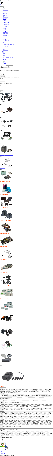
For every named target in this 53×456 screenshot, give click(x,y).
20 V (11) (47, 417)
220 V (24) (32, 406)
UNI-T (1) (24, 391)
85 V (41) (34, 405)
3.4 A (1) (20, 422)
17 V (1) (38, 417)
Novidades (4, 49)
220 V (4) (16, 402)
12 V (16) (7, 402)
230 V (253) (21, 402)
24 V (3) (11, 402)
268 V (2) (27, 409)
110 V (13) (2, 406)
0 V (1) (2, 402)
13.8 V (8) (12, 417)
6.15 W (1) (10, 433)
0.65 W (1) (33, 431)
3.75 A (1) (34, 422)
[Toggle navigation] (4, 8)
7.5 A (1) (44, 423)
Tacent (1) (14, 391)
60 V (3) (40, 408)
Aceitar (3, 76)
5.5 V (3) (23, 416)
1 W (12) (46, 431)
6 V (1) (18, 413)
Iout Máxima (2, 419)
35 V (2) (11, 408)
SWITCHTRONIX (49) (8, 391)
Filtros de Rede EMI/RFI (6, 24)
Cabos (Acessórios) (5, 17)
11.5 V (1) (4, 405)
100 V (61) (49, 405)
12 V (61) (45, 413)
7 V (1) (26, 413)
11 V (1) (47, 416)
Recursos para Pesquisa (6, 36)
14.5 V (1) (21, 417)
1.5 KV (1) (8, 429)
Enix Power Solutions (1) (34, 389)
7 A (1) (40, 423)
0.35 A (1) (21, 420)
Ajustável (2, 425)
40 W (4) (12, 434)
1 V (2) (11, 412)
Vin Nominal (2, 401)
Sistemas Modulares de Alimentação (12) (5, 398)
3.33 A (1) (16, 422)
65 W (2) (29, 434)
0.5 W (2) (23, 431)
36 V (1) (30, 405)
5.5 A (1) (15, 423)
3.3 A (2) (11, 422)
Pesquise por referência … (10, 0)
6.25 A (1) (28, 423)
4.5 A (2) (46, 422)
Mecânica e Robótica (5, 33)
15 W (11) (29, 433)
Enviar (8, 67)
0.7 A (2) (48, 420)
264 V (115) (17, 409)
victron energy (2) (45, 391)
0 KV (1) (3, 429)
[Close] (18, 77)
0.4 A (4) (25, 420)
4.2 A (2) (42, 422)
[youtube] (6, 443)
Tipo (1, 399)
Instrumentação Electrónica (6, 29)
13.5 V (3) (50, 413)
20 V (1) (22, 405)
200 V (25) (27, 406)
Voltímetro (2, 427)
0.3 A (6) (16, 420)
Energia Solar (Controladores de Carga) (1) (43, 395)
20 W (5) (34, 433)
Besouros (4, 14)
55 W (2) (21, 434)
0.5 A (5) (30, 420)
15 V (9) (25, 417)
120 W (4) (43, 434)
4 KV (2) (17, 429)
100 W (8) (38, 434)
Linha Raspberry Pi (5, 46)
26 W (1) (47, 433)
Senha (1, 66)
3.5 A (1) (25, 422)
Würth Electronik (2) (10, 392)
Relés (3, 37)
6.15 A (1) (23, 423)
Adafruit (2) (7, 389)
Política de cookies (2, 453)
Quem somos (4, 55)
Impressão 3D (4, 27)
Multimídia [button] (3, 52)
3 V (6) (41, 412)
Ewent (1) (40, 389)
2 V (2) (28, 412)
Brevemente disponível (5, 50)
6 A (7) (19, 423)
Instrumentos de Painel (5, 30)
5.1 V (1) (15, 413)
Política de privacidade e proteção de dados (8, 57)
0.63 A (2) (39, 420)
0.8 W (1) (42, 431)
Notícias (4, 53)
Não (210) (4, 426)
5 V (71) (10, 413)
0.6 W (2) (28, 431)
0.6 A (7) (34, 420)
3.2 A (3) (2, 422)
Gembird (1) (46, 389)
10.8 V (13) (40, 413)
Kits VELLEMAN (5, 32)
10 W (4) (19, 433)
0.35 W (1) (14, 431)
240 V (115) (7, 409)
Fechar (1, 76)
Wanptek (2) (2, 392)
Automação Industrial (5, 13)
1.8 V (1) (25, 412)
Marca (1, 388)
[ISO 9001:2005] (6, 449)
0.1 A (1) (3, 420)
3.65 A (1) (30, 422)
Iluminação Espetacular (5, 26)
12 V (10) (8, 405)
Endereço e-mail (2, 74)
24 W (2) (38, 433)
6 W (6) (5, 433)
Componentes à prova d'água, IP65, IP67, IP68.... (8, 44)
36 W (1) (8, 434)
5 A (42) (2, 423)
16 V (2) (29, 417)
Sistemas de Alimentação (6, 40)
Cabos (4, 16)
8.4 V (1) (39, 416)
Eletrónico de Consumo (6, 22)
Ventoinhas (4, 42)
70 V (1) (44, 408)
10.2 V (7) (35, 413)
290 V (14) (32, 409)
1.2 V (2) (15, 412)
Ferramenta (4, 23)
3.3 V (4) (45, 412)
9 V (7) (30, 413)
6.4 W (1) (15, 433)
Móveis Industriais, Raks (6, 35)
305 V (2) (41, 409)
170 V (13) (12, 406)
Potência (2, 430)
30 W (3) (51, 433)
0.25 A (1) (12, 420)
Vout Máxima (2, 415)
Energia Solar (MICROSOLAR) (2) (8, 395)
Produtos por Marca (5, 10)
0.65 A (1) (44, 420)
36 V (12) (15, 408)
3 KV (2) (13, 429)
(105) (2, 389)
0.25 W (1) (4, 431)
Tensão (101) (9, 426)
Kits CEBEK (4, 31)
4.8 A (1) (50, 422)
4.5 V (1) (1, 413)
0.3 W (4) (9, 431)
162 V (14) (7, 406)
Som (3, 41)
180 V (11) (22, 406)
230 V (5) (37, 406)
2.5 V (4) (37, 412)
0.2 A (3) (7, 420)
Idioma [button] (2, 60)
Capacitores (4, 19)
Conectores (4, 20)
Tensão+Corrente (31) (18, 426)
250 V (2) (12, 409)
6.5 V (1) (23, 413)
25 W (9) (42, 433)
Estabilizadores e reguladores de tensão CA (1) (12, 396)
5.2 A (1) (11, 423)
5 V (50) (15, 416)
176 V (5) (17, 406)
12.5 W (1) (24, 433)
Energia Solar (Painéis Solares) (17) (25, 395)
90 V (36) (44, 405)
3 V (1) (2, 416)
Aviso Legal (4, 59)
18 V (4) (17, 405)
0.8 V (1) (7, 412)
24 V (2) (26, 405)
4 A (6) (38, 422)
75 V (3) (48, 408)
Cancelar (6, 67)
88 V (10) (39, 405)
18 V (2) (42, 417)
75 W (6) (34, 434)
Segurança (4, 38)
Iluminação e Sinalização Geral (6, 25)
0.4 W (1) (18, 431)
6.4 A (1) (37, 423)
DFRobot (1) (17, 389)
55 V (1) (36, 408)
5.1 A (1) (7, 423)
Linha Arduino (5, 45)
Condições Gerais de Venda (6, 56)
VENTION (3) (37, 391)
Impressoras (4, 28)
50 (2, 439)
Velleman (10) (30, 391)
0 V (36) (3, 412)
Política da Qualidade (5, 58)
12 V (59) (2, 417)
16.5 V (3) (34, 417)
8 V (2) (35, 416)
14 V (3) (16, 417)
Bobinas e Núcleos (5, 15)
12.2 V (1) (13, 405)
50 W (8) (16, 434)
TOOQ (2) (19, 391)
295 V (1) (37, 409)
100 (2, 440)
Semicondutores (5, 39)
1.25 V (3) (20, 412)
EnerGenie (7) (23, 389)
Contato (3, 51)
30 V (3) (2, 408)
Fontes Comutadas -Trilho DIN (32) (29, 396)
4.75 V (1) (6, 413)
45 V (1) (27, 408)
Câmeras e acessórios (5, 18)
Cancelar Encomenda (2, 78)
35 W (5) (3, 434)
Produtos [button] (3, 9)
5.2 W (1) (2, 433)
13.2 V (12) (7, 417)
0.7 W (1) (37, 431)
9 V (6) (43, 416)
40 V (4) (23, 408)
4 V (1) (49, 412)
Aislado (2, 410)
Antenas (4, 12)
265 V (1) (22, 409)
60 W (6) (25, 434)
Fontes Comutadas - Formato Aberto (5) (46, 396)
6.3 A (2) (33, 423)
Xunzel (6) (16, 392)
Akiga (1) (12, 389)
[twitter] (6, 444)
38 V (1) (19, 408)
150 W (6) (48, 434)
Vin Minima (2, 403)
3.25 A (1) (7, 422)
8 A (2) (48, 423)
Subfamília (2, 393)
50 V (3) (32, 408)
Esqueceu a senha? (3, 67)
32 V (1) (6, 408)
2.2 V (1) (33, 412)
